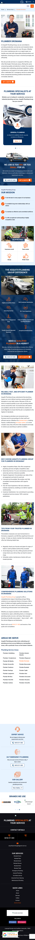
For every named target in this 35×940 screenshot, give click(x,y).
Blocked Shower (18, 863)
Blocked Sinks (17, 865)
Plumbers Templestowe (9, 658)
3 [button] (19, 148)
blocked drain (23, 420)
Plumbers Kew (23, 673)
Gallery (17, 898)
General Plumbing (17, 873)
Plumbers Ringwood (24, 658)
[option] (17, 125)
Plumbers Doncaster (24, 677)
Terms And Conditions (17, 931)
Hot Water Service (17, 875)
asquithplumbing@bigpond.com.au (17, 846)
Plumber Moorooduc (25, 664)
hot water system (21, 423)
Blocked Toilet (17, 868)
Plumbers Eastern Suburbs (24, 654)
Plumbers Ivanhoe (8, 683)
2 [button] (17, 148)
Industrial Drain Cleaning (17, 878)
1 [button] (15, 148)
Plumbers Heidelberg (8, 653)
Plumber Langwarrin (8, 673)
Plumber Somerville (8, 664)
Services (17, 895)
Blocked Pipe (17, 858)
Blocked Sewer (17, 861)
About (17, 893)
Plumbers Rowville (8, 680)
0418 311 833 (16, 624)
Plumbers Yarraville (24, 683)
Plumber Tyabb (23, 670)
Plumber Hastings (8, 670)
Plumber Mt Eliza (7, 677)
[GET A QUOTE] (32, 6)
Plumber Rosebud (24, 667)
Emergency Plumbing (17, 870)
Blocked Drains (17, 856)
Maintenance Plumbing (17, 880)
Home (2, 9)
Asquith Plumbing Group (8, 597)
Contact (17, 900)
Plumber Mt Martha (8, 661)
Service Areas (10, 9)
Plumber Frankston (8, 667)
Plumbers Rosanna (24, 680)
